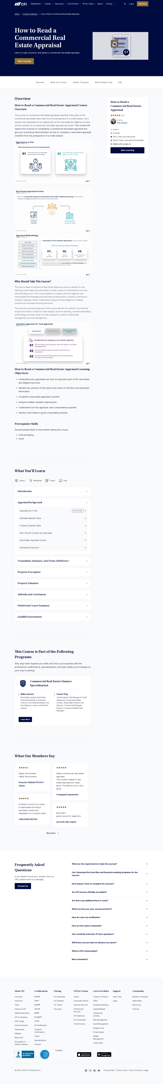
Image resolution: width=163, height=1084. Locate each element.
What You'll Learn (58, 82)
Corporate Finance (81, 1001)
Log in (131, 4)
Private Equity (98, 1032)
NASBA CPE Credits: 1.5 (122, 144)
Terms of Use (121, 1070)
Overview (40, 82)
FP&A (95, 1001)
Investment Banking (100, 1005)
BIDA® (36, 1013)
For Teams (58, 1005)
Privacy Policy (109, 1070)
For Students (59, 1001)
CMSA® (37, 1005)
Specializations (40, 1040)
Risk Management (100, 1020)
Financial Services (81, 1005)
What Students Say (103, 82)
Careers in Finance (100, 997)
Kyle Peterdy (122, 123)
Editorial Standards (22, 1013)
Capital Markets (99, 1009)
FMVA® (37, 997)
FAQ (120, 82)
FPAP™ (36, 1001)
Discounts (58, 1009)
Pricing (109, 4)
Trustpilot (58, 1050)
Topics (37, 1036)
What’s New (137, 1001)
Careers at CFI (20, 1009)
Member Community (140, 997)
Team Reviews (79, 1024)
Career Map (98, 1043)
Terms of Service (135, 1070)
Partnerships (19, 1029)
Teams (76, 997)
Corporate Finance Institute (21, 4)
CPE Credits (19, 1021)
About (100, 4)
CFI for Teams (88, 4)
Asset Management (100, 1024)
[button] (125, 3)
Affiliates (18, 1033)
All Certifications (40, 1025)
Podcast (135, 1009)
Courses (37, 1044)
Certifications (35, 4)
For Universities (80, 1020)
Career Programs (81, 82)
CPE (63, 667)
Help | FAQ (117, 997)
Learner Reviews (21, 1025)
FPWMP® (38, 1017)
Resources (59, 4)
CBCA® (37, 1009)
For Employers (79, 1016)
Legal (115, 1001)
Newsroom (19, 1038)
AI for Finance (73, 4)
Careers (48, 4)
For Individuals (59, 997)
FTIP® (36, 1021)
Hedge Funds (98, 1028)
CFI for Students (21, 1017)
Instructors (19, 1001)
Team (17, 1005)
